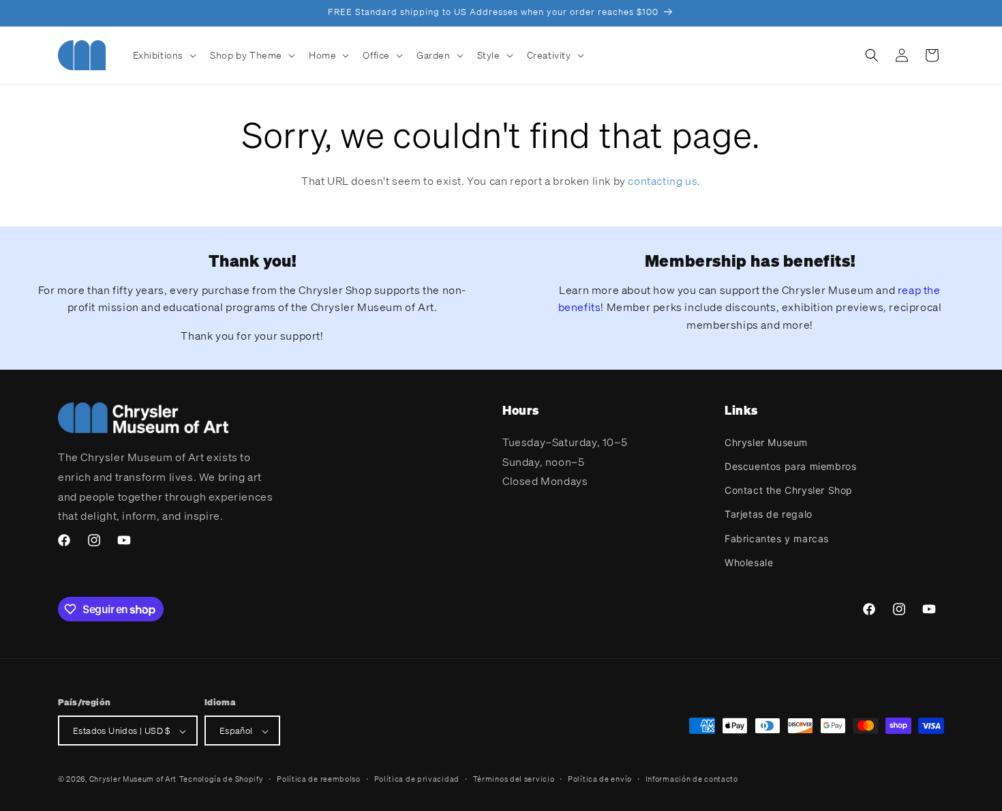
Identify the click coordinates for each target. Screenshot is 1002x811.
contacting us (662, 180)
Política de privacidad (416, 779)
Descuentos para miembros (790, 465)
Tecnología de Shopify (221, 779)
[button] (163, 55)
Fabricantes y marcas (777, 538)
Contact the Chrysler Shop (789, 489)
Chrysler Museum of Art (133, 779)
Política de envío (600, 779)
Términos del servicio (514, 779)
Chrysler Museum (766, 441)
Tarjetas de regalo (769, 514)
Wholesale (749, 561)
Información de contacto (692, 779)
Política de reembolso (319, 779)
